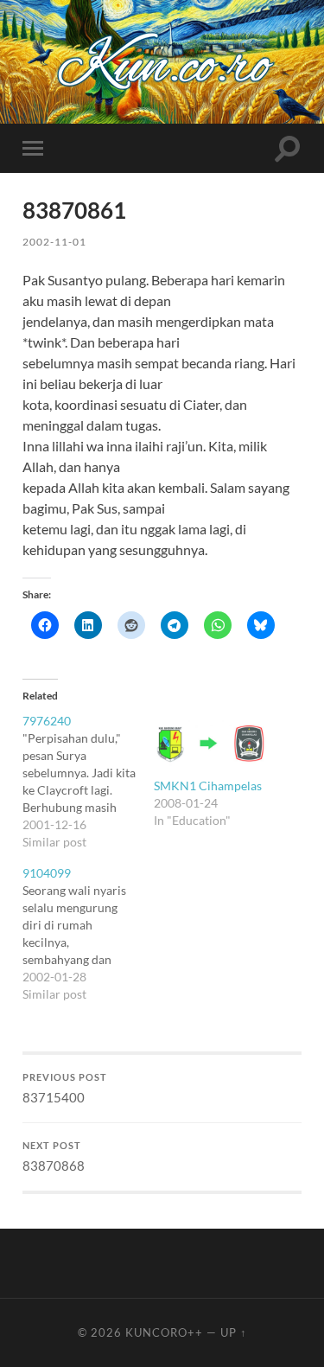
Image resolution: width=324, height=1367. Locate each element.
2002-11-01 (54, 241)
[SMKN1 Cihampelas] (210, 744)
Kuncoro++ (164, 1332)
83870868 (53, 1156)
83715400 (64, 1088)
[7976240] (87, 781)
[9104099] (87, 934)
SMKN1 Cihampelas (208, 785)
